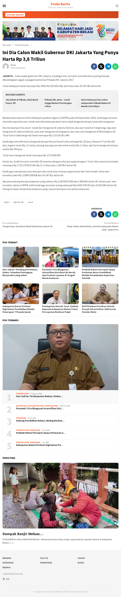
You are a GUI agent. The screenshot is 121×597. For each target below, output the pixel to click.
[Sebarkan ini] (94, 66)
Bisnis (81, 562)
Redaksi (7, 567)
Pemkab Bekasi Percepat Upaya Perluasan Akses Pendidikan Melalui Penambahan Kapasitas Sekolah (98, 274)
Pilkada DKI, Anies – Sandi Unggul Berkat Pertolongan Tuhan (58, 103)
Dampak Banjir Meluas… (23, 534)
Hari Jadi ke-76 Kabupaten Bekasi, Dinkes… (39, 396)
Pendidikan (21, 418)
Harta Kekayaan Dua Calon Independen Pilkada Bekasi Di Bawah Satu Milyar (96, 103)
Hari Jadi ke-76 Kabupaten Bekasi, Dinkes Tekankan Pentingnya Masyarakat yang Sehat (20, 272)
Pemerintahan (22, 394)
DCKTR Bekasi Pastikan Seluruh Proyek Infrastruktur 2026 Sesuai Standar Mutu (99, 309)
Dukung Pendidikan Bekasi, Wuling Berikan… (40, 420)
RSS (7, 579)
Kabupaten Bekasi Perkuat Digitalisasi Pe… (39, 445)
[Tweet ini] (101, 66)
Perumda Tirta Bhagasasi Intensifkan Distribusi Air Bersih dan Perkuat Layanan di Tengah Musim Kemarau (58, 274)
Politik (44, 558)
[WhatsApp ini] (115, 66)
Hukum (81, 558)
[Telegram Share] (108, 66)
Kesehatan (8, 562)
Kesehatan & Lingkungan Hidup (30, 406)
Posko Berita (60, 4)
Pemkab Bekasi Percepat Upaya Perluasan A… (41, 432)
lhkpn (6, 202)
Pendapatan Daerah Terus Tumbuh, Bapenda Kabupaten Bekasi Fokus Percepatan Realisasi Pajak (60, 309)
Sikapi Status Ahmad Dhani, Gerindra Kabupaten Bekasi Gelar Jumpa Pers (92, 226)
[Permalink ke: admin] (6, 66)
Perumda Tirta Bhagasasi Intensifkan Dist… (39, 408)
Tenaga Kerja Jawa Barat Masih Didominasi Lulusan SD (27, 225)
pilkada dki (19, 202)
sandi (30, 202)
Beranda (7, 558)
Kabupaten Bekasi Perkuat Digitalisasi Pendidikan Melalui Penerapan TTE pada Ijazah (19, 309)
